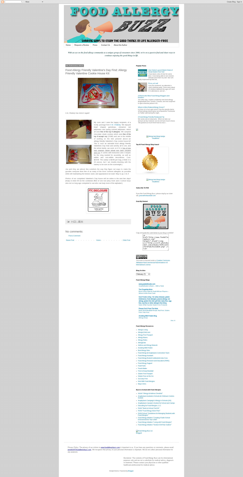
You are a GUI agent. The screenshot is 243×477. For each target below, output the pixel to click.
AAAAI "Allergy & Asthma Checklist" (150, 393)
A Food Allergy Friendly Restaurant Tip (151, 117)
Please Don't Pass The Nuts (148, 308)
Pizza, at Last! (153, 83)
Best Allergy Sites (144, 350)
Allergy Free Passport (145, 335)
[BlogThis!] (74, 221)
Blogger (130, 471)
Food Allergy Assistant (145, 355)
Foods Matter (142, 368)
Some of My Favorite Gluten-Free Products (153, 305)
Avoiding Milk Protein (145, 348)
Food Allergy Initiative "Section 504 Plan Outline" (154, 425)
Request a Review (81, 45)
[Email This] (72, 221)
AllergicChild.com (144, 332)
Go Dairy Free (143, 379)
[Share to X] (77, 221)
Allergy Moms (142, 337)
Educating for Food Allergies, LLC (149, 405)
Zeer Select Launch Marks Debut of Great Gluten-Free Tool (160, 71)
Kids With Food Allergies (146, 381)
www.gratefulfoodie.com (147, 284)
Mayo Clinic (142, 384)
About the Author (120, 45)
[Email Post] (68, 221)
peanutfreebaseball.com (147, 195)
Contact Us (105, 45)
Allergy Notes (142, 340)
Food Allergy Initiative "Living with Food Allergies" (155, 422)
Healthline (155, 138)
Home (68, 45)
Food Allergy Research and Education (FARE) (153, 361)
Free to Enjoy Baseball (145, 371)
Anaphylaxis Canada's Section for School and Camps (156, 403)
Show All (173, 320)
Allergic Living (143, 330)
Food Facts (142, 366)
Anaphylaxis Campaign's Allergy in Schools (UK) (154, 400)
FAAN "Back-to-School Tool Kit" (148, 408)
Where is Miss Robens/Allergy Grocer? (151, 107)
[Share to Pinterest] (82, 221)
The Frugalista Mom (146, 289)
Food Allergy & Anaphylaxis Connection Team (153, 353)
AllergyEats (142, 343)
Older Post (126, 240)
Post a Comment (74, 236)
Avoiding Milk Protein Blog (148, 316)
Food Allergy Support (145, 363)
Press (95, 45)
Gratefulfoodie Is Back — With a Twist (151, 286)
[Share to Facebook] (79, 221)
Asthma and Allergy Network (147, 345)
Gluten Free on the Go (145, 376)
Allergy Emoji (143, 318)
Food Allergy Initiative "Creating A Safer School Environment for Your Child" (154, 418)
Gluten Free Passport (145, 374)
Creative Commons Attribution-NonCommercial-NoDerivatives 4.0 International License (153, 263)
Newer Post (70, 240)
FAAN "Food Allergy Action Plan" (149, 411)
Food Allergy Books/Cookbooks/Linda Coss (153, 358)
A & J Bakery (115, 125)
